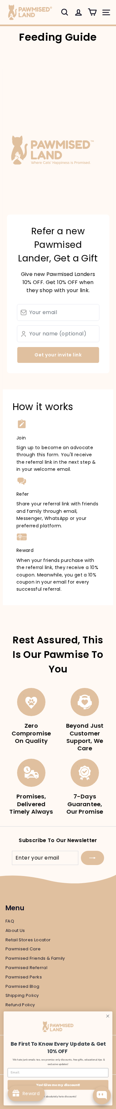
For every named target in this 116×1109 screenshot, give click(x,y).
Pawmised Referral (26, 968)
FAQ (9, 921)
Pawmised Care (23, 949)
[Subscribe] (92, 858)
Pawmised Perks (23, 977)
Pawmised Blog (22, 986)
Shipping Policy (22, 995)
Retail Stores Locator (28, 940)
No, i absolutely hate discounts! (58, 1096)
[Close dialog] (108, 1016)
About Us (15, 930)
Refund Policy (20, 1005)
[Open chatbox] (102, 1095)
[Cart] (92, 12)
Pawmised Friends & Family (35, 958)
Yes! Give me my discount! (58, 1085)
